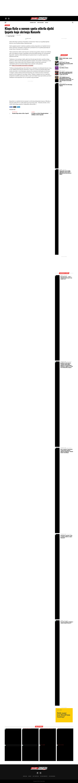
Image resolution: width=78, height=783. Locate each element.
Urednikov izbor (33, 22)
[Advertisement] (39, 8)
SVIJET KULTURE (11, 36)
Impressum (25, 776)
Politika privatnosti (44, 776)
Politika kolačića (52, 776)
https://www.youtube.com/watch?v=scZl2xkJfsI (22, 65)
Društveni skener (40, 22)
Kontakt (46, 22)
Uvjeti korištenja (36, 776)
